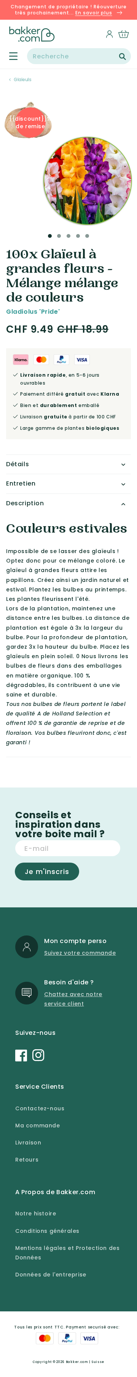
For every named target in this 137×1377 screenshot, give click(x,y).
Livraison (28, 1142)
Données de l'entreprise (50, 1274)
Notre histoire (35, 1213)
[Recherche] (122, 56)
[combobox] (79, 56)
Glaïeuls (22, 79)
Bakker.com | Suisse (85, 1362)
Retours (26, 1159)
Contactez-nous (39, 1108)
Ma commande (37, 1125)
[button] (9, 56)
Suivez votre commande (80, 953)
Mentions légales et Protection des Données (67, 1252)
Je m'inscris (47, 871)
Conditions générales (47, 1231)
